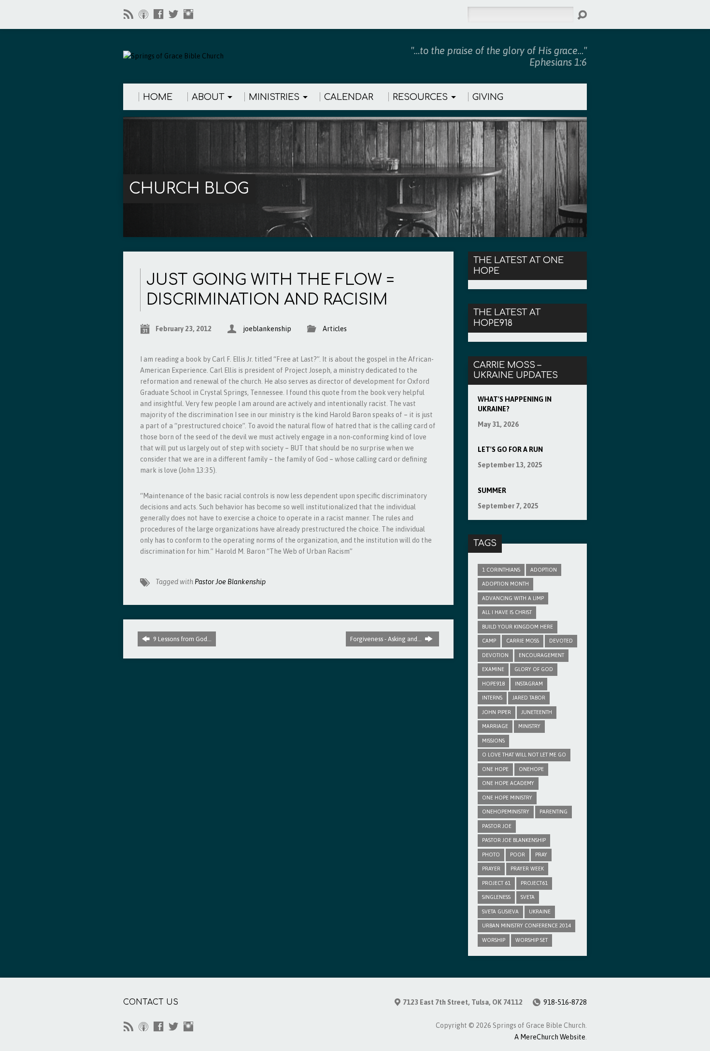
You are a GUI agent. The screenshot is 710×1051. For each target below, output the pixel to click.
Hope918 (493, 684)
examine (493, 669)
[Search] (582, 15)
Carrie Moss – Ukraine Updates (515, 370)
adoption (543, 570)
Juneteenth (536, 712)
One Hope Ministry (507, 797)
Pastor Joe (496, 826)
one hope (495, 769)
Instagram (529, 684)
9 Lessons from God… (182, 639)
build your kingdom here (517, 627)
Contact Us (150, 1002)
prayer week (527, 868)
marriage (495, 726)
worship (493, 940)
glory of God (533, 669)
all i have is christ (507, 612)
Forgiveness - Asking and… (386, 639)
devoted (561, 641)
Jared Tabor (528, 698)
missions (493, 740)
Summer (492, 490)
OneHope (531, 769)
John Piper (496, 712)
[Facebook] (158, 14)
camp (489, 641)
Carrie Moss (522, 641)
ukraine (540, 911)
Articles (335, 329)
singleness (496, 897)
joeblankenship (267, 329)
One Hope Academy (508, 783)
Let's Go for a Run (510, 449)
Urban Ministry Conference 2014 (526, 925)
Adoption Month (505, 584)
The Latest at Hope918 (506, 318)
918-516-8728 (565, 1002)
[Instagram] (188, 14)
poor (517, 854)
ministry (529, 726)
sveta (528, 897)
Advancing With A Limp (513, 598)
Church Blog (189, 188)
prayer (491, 868)
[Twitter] (173, 14)
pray (541, 854)
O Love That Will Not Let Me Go (524, 754)
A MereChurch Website (549, 1037)
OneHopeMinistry (505, 811)
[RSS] (128, 14)
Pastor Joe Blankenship (230, 582)
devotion (495, 655)
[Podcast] (143, 14)
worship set (531, 940)
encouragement (541, 655)
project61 (534, 883)
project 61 (496, 883)
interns (492, 698)
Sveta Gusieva (500, 911)
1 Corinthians (501, 570)
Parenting (554, 811)
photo (491, 854)
